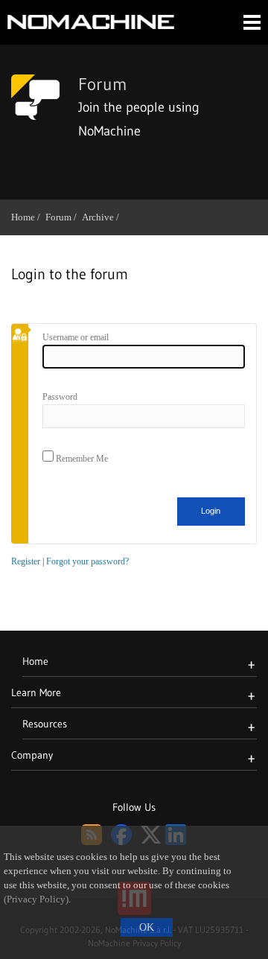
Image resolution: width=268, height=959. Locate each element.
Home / (28, 217)
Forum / (63, 217)
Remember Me (81, 458)
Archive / (103, 217)
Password (59, 397)
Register (25, 561)
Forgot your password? (87, 561)
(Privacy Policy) (36, 899)
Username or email (75, 337)
